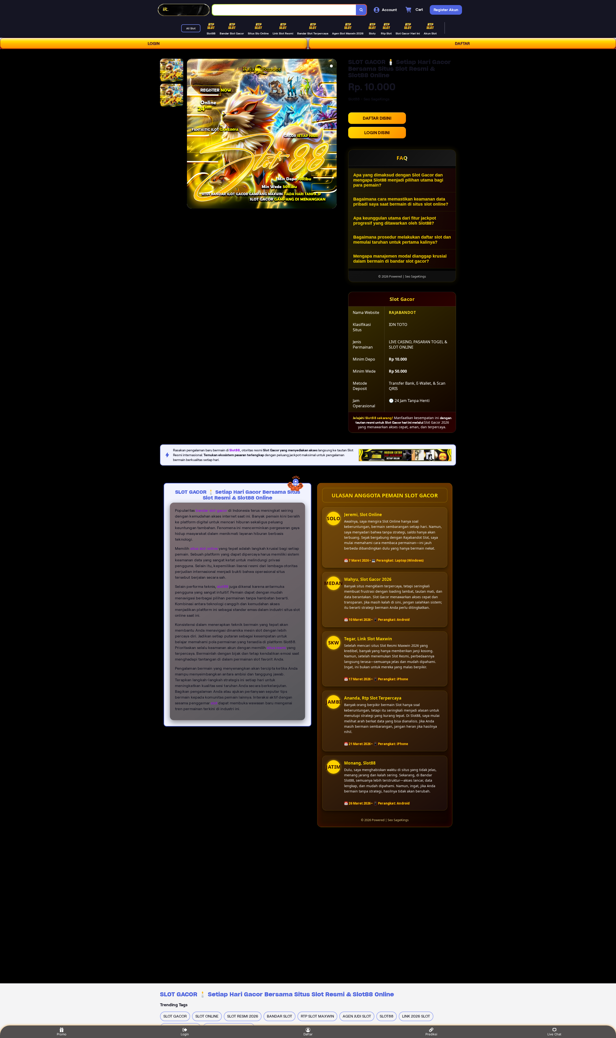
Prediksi (431, 1034)
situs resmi (276, 648)
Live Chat (554, 1034)
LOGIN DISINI (377, 132)
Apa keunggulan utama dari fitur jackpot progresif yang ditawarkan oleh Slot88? (394, 221)
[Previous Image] (191, 134)
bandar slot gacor (211, 510)
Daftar (308, 1034)
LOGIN (154, 43)
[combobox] (284, 10)
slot (214, 703)
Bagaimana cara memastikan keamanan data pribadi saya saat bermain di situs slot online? (400, 202)
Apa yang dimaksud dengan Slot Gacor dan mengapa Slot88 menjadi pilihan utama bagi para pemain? (398, 180)
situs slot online (204, 548)
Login (185, 1034)
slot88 (222, 586)
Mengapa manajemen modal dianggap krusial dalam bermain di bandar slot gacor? (400, 259)
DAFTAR (462, 43)
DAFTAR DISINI (377, 118)
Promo (61, 1034)
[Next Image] (333, 134)
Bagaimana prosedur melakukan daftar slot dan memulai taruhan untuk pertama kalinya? (402, 240)
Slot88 (234, 450)
